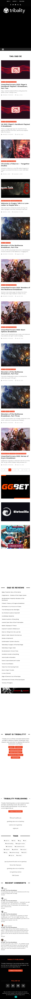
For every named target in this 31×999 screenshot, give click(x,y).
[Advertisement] (15, 30)
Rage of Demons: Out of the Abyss (11, 676)
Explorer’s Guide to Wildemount (11, 628)
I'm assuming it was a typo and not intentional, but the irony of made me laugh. (15, 892)
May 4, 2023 (20, 94)
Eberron (3, 161)
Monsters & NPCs (11, 369)
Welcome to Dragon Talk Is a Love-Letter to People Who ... (15, 204)
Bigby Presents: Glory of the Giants (11, 592)
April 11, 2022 (19, 422)
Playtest (12, 453)
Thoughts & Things (16, 200)
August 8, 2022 (20, 254)
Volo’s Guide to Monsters (8, 657)
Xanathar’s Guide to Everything (10, 654)
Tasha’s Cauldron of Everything (10, 619)
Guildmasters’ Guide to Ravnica (10, 641)
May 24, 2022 (20, 380)
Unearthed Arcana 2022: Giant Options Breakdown (13, 330)
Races (7, 411)
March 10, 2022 (20, 464)
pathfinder (15, 849)
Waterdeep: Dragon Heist (9, 648)
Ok (16, 996)
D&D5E (24, 852)
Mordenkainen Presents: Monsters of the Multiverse (13, 599)
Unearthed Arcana (11, 82)
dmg (6, 852)
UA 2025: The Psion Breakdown (9, 890)
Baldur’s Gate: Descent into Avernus (12, 635)
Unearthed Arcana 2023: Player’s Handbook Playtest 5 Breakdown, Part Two (14, 86)
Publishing (21, 1)
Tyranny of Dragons (7, 682)
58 (24, 469)
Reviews (8, 242)
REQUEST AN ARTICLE (15, 749)
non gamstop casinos (15, 872)
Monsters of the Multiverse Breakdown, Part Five (12, 246)
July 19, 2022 (20, 296)
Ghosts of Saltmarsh (7, 638)
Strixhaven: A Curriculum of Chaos (11, 606)
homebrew (9, 846)
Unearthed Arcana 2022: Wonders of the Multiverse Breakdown (15, 288)
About (8, 1)
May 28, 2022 (20, 338)
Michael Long (6, 174)
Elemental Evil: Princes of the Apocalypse (13, 679)
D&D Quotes (15, 875)
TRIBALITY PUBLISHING (15, 811)
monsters (24, 849)
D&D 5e (3, 82)
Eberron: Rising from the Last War (11, 632)
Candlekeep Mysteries (8, 616)
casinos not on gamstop (15, 825)
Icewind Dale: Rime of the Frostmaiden (12, 622)
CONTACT (18, 747)
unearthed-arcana (20, 846)
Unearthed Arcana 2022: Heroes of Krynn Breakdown (14, 457)
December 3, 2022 (18, 174)
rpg (20, 840)
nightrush (15, 828)
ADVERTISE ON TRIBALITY (15, 755)
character (7, 849)
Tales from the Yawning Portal (10, 667)
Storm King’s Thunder (8, 670)
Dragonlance (5, 453)
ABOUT (11, 747)
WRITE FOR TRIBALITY (15, 752)
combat (19, 855)
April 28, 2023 (20, 134)
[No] (29, 994)
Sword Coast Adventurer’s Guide (11, 660)
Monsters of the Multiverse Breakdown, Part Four (12, 373)
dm (25, 840)
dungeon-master (21, 843)
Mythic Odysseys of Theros (9, 625)
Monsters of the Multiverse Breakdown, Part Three (12, 415)
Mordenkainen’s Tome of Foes (10, 651)
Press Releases (11, 161)
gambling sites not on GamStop (15, 821)
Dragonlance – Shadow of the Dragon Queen (14, 595)
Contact (14, 1)
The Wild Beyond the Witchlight (10, 609)
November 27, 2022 (18, 211)
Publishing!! (15, 757)
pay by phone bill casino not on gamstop (16, 861)
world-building (10, 843)
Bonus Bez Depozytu (15, 865)
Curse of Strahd (6, 673)
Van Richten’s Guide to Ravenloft (11, 613)
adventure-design (15, 852)
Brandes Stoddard (8, 94)
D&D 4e (12, 855)
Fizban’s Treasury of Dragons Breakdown (13, 603)
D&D (14, 840)
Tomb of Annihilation (7, 663)
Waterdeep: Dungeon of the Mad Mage (12, 644)
